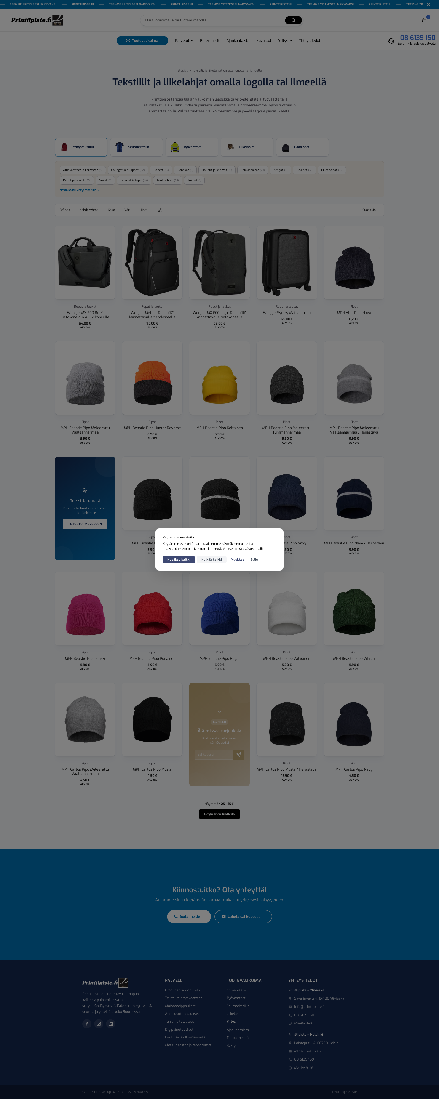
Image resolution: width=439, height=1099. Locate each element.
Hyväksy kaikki (178, 559)
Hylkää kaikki (211, 559)
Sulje (254, 559)
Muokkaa (237, 559)
